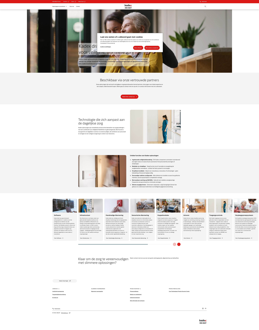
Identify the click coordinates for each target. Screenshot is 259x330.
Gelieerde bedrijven (135, 297)
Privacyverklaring (134, 291)
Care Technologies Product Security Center (179, 291)
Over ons (72, 6)
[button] (66, 6)
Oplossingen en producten (58, 6)
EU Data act (55, 297)
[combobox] (197, 6)
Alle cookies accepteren (152, 47)
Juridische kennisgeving (58, 291)
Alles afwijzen (138, 47)
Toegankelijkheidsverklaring (59, 294)
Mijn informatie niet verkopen (137, 300)
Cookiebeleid (103, 43)
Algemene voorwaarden (97, 291)
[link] (66, 1)
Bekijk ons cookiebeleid (135, 294)
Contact (78, 6)
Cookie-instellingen (105, 46)
